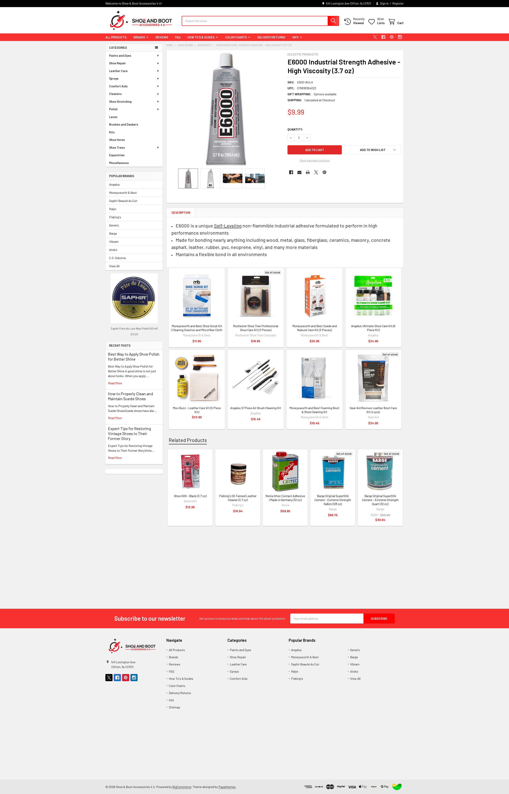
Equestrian (116, 155)
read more (115, 383)
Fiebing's (115, 217)
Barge (113, 233)
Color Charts (236, 37)
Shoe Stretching (120, 101)
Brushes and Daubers (123, 124)
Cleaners (115, 94)
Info (295, 37)
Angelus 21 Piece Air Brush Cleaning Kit (255, 408)
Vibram (114, 241)
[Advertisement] (134, 533)
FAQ (177, 37)
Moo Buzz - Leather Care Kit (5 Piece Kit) (197, 410)
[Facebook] (383, 37)
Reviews (162, 37)
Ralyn (112, 209)
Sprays (114, 78)
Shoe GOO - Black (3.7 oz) (190, 496)
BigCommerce (181, 787)
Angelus (114, 184)
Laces (113, 117)
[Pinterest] (391, 37)
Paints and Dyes (120, 55)
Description (181, 212)
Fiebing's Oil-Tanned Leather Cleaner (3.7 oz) (237, 498)
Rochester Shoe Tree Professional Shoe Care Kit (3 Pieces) (255, 328)
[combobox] (260, 21)
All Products (115, 37)
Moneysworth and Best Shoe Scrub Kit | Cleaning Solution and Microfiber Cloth (196, 328)
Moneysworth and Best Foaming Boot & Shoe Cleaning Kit (314, 410)
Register (398, 3)
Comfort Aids (118, 86)
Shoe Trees (117, 147)
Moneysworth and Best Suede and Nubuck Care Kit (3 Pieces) (314, 328)
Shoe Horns (117, 139)
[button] (372, 149)
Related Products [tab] (188, 440)
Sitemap (174, 707)
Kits (112, 132)
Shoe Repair (117, 63)
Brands (139, 37)
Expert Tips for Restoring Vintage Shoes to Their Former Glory (129, 433)
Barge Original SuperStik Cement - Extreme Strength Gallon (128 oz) (333, 500)
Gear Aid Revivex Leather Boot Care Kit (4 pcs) (373, 410)
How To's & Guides (201, 37)
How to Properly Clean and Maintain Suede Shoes (130, 396)
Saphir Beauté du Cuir (123, 201)
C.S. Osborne (117, 258)
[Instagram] (400, 37)
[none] (226, 109)
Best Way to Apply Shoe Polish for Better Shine (133, 356)
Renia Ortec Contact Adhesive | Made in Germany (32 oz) (285, 498)
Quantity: (295, 129)
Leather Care (118, 71)
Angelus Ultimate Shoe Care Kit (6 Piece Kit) (373, 328)
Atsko (113, 250)
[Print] (307, 172)
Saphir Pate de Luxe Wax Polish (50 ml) (134, 328)
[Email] (299, 172)
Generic (114, 225)
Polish (113, 109)
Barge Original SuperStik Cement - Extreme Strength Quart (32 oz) (380, 500)
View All (114, 266)
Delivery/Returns (271, 37)
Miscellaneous (119, 163)
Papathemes (227, 787)
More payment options (315, 160)
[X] (375, 37)
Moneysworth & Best (123, 192)
